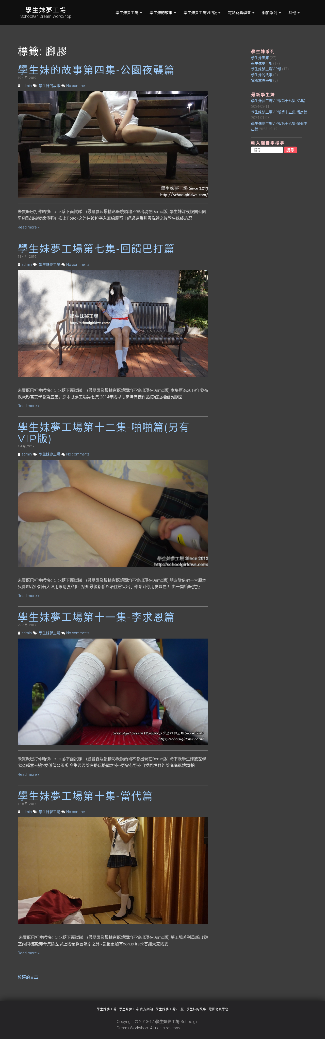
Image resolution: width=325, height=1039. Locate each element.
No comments (78, 86)
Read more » (29, 227)
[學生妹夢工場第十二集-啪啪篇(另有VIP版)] (113, 512)
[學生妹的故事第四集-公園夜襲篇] (113, 144)
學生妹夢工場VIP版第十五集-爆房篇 (279, 112)
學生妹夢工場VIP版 (201, 12)
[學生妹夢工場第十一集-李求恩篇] (113, 691)
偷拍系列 (270, 12)
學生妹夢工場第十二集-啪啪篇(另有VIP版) (104, 433)
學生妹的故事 (161, 12)
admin (27, 86)
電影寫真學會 (240, 12)
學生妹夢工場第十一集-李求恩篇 (96, 617)
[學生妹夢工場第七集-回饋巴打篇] (113, 323)
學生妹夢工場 (46, 10)
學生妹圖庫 (260, 58)
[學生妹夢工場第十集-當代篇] (113, 870)
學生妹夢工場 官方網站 (136, 1009)
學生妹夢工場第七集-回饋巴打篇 (96, 248)
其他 (292, 12)
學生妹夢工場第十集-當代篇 (85, 796)
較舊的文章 (28, 977)
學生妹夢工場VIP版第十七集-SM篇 (278, 101)
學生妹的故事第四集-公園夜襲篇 (96, 70)
